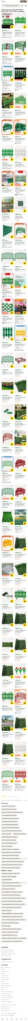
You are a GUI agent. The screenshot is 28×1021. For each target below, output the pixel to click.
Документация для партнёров (8, 953)
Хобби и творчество (6, 985)
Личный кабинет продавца (7, 949)
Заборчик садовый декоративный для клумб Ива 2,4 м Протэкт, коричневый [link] (20, 318)
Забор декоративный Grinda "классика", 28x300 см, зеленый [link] (7, 85)
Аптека (3, 981)
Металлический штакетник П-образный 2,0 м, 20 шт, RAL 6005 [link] (20, 529)
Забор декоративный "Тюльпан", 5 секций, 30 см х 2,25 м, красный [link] (20, 683)
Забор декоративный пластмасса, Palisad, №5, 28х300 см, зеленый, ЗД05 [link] (7, 113)
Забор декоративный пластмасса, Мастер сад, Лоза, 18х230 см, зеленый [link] (7, 242)
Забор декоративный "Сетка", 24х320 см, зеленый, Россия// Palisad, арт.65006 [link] (20, 59)
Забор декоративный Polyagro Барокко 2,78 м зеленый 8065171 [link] (7, 318)
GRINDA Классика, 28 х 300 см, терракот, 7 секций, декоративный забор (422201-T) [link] (20, 787)
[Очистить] (22, 6)
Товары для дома (5, 979)
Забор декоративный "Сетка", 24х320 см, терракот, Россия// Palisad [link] (20, 709)
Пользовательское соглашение (8, 1004)
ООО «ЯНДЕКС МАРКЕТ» (11, 1013)
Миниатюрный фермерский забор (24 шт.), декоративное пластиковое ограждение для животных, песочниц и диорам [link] (20, 372)
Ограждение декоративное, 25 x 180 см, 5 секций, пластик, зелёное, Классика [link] (6, 607)
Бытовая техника (5, 971)
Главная (2, 1019)
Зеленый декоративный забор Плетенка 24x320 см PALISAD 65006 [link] (7, 269)
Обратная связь (5, 1006)
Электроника (4, 975)
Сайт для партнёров (6, 955)
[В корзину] (12, 27)
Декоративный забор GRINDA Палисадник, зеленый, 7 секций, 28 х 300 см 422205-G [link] (7, 708)
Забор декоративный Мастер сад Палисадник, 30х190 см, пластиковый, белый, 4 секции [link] (7, 735)
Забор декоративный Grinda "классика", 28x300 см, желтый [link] (20, 345)
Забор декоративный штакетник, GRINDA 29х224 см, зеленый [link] (7, 345)
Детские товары (5, 999)
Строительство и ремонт (7, 997)
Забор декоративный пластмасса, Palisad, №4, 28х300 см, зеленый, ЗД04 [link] (20, 33)
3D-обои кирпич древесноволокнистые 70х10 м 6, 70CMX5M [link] (20, 424)
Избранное (16, 1019)
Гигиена (3, 973)
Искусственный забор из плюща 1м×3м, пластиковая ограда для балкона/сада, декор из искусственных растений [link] (20, 555)
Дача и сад (3, 987)
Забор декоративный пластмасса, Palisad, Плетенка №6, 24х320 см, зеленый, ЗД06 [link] (7, 59)
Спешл (7, 1019)
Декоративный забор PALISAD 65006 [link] (7, 504)
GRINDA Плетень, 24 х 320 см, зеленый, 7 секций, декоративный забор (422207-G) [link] (7, 787)
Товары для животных (6, 995)
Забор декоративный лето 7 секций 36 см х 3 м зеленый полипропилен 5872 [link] (20, 190)
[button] (26, 6)
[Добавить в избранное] (12, 14)
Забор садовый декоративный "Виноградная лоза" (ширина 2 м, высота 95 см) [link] (7, 217)
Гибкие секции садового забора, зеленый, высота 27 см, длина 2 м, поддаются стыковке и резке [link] (20, 217)
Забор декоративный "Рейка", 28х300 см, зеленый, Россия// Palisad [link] (20, 139)
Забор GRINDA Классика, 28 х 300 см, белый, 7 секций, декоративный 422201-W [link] (20, 165)
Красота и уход (4, 983)
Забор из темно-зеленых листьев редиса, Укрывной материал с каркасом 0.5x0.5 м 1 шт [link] (20, 450)
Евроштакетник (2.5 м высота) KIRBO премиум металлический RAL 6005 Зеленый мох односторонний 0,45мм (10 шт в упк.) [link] (20, 85)
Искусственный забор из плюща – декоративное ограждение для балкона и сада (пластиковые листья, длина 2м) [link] (20, 398)
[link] (8, 806)
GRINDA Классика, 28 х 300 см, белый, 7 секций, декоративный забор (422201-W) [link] (20, 761)
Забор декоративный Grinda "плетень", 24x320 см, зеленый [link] (7, 476)
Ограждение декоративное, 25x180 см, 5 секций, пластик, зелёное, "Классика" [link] (20, 293)
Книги (2, 989)
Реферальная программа (7, 961)
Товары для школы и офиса (7, 991)
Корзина (21, 1019)
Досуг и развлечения (6, 967)
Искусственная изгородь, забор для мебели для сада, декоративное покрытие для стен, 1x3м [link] (7, 529)
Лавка (11, 1019)
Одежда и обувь (5, 977)
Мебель (3, 969)
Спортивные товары (6, 993)
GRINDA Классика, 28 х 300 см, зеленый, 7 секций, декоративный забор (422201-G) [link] (7, 165)
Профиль (25, 1019)
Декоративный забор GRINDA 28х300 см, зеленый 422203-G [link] (20, 607)
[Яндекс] (12, 1015)
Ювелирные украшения (6, 1001)
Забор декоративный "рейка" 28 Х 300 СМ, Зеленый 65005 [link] (20, 113)
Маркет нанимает (5, 1008)
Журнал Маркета (5, 1010)
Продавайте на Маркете (7, 951)
